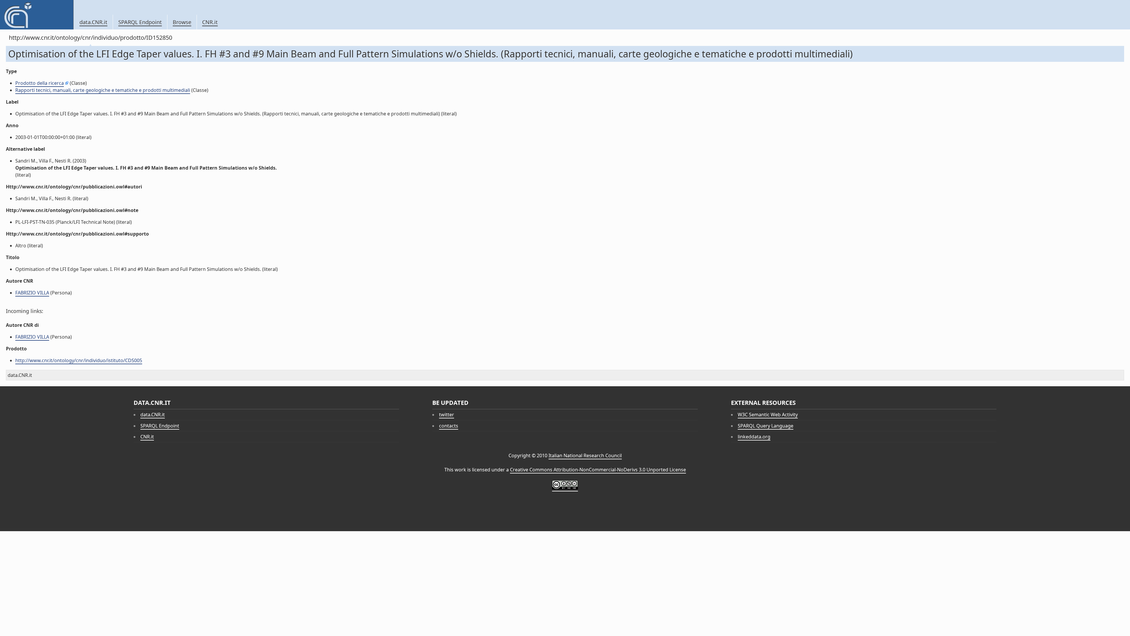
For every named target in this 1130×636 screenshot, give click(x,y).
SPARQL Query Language (765, 426)
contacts (448, 426)
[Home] (36, 14)
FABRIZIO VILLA (32, 292)
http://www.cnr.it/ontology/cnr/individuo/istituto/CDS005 (78, 360)
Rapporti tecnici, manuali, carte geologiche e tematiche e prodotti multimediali (102, 90)
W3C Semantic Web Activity (768, 414)
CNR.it (210, 22)
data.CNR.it (93, 22)
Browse (182, 22)
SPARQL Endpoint (140, 22)
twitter (446, 414)
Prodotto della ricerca (39, 83)
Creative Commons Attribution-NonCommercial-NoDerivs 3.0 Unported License (598, 469)
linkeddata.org (754, 436)
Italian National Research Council (585, 455)
